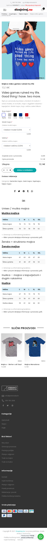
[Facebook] (3, 405)
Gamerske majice (16, 181)
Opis (23, 200)
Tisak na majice (7, 458)
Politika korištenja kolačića (11, 496)
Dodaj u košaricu (25, 170)
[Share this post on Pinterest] (24, 191)
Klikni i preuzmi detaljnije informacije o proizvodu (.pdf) (22, 237)
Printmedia (26, 533)
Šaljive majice (23, 14)
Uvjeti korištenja (7, 481)
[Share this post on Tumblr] (27, 191)
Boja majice (6, 111)
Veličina (5, 138)
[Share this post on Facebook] (14, 191)
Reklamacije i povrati (9, 492)
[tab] (23, 200)
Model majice (7, 122)
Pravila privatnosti (8, 488)
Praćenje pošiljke (8, 450)
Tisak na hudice (7, 462)
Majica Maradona (32, 364)
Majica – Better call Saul (11, 364)
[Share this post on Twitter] (19, 191)
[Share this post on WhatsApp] (32, 191)
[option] (23, 50)
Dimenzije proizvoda (9, 447)
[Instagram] (13, 405)
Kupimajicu (13, 14)
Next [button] (43, 350)
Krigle (4, 428)
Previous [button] (4, 350)
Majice (4, 424)
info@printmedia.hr (12, 396)
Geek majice (27, 181)
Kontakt (4, 477)
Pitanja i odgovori (8, 454)
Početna (4, 14)
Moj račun (5, 443)
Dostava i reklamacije (9, 176)
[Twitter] (8, 405)
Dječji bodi (5, 420)
